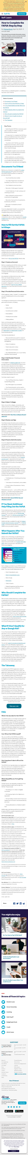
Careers (3, 1070)
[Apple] (9, 1112)
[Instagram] (17, 1107)
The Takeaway (8, 120)
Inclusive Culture (4, 1072)
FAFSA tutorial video (18, 515)
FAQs (13, 824)
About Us (3, 1060)
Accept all (14, 1151)
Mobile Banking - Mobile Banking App (9, 1090)
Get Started (22, 13)
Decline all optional (14, 1148)
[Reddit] (24, 903)
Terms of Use (17, 1062)
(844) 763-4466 (7, 1055)
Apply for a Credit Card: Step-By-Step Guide (10, 1085)
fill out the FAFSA (13, 258)
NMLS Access (17, 1067)
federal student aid (15, 362)
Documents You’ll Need (11, 101)
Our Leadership (4, 1062)
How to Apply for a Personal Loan (8, 1088)
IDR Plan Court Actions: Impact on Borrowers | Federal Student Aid (14, 7)
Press (2, 1067)
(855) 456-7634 (7, 1046)
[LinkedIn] (20, 903)
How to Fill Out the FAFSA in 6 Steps (14, 103)
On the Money (4, 1075)
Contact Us (3, 1073)
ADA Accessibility (18, 1070)
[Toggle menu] (2, 14)
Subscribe (22, 1103)
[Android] (19, 1112)
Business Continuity (18, 1072)
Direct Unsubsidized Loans (13, 575)
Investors (3, 1068)
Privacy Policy (16, 1146)
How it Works (4, 1063)
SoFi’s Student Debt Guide (16, 10)
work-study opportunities (19, 616)
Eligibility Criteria (17, 1068)
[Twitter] (17, 903)
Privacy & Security (18, 1060)
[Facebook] (14, 903)
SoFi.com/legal (23, 877)
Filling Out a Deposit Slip (6, 1086)
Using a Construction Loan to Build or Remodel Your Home (13, 1083)
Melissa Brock (8, 29)
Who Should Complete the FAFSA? (14, 114)
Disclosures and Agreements (20, 1063)
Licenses (16, 1065)
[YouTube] (19, 1107)
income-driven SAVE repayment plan (15, 3)
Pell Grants (8, 580)
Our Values (3, 1065)
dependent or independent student (13, 330)
